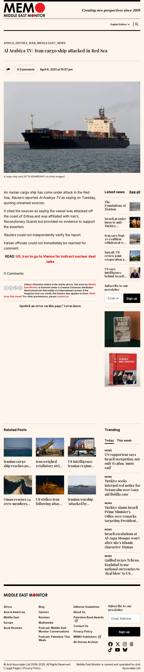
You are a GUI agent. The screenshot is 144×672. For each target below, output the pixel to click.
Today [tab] (109, 440)
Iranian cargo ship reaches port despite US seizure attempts (17, 464)
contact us (63, 296)
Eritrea (21, 43)
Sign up (131, 298)
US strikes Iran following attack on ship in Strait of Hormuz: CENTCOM (49, 502)
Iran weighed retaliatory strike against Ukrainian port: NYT (49, 464)
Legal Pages (13, 668)
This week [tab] (124, 440)
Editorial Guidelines (86, 606)
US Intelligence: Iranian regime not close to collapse (80, 464)
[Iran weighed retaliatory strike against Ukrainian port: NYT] (50, 447)
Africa (9, 43)
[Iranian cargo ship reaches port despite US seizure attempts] (18, 447)
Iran (32, 43)
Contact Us (81, 626)
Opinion (44, 612)
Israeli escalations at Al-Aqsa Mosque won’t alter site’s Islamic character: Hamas (122, 540)
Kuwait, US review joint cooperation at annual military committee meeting (115, 255)
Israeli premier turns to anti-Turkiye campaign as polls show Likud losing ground (115, 222)
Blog (41, 606)
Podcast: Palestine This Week (54, 638)
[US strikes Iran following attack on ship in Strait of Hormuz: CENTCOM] (50, 484)
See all (134, 192)
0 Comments (26, 69)
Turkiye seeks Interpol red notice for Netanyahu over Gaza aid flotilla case (122, 487)
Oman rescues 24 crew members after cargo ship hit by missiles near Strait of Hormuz (17, 502)
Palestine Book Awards (89, 617)
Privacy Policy (83, 631)
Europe (8, 622)
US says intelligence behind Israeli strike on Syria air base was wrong (115, 272)
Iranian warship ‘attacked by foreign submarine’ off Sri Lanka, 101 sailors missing (82, 502)
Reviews (44, 617)
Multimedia (46, 622)
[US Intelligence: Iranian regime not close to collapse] (82, 447)
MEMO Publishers (85, 636)
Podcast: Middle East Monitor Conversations (54, 629)
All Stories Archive (86, 642)
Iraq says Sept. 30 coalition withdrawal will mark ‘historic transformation (115, 239)
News (61, 43)
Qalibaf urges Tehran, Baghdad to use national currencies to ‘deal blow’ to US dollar (122, 567)
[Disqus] (50, 360)
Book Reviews (13, 627)
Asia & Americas (14, 612)
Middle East (46, 43)
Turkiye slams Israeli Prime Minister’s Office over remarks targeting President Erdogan (121, 514)
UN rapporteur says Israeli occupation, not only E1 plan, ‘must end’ (122, 461)
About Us (79, 612)
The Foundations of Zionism (115, 205)
